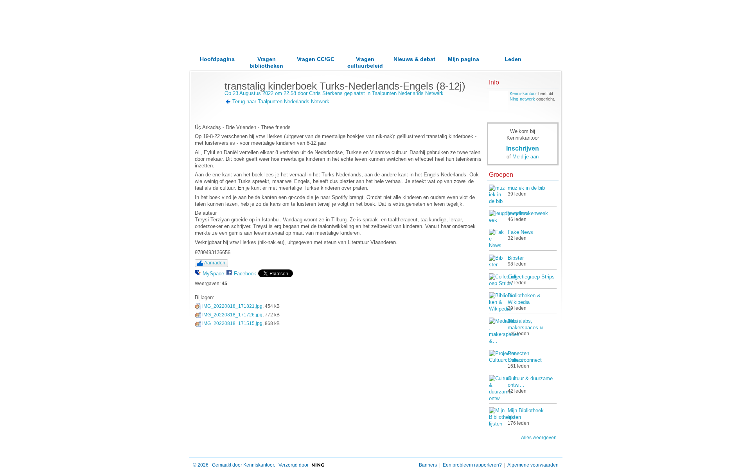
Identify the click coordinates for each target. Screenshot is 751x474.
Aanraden (214, 263)
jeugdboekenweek (528, 213)
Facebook (245, 273)
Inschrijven (522, 148)
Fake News (520, 232)
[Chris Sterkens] (207, 102)
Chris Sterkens (326, 93)
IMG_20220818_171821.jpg (232, 306)
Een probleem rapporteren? (472, 465)
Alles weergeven (539, 437)
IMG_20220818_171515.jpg (232, 323)
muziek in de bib (526, 188)
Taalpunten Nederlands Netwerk (408, 93)
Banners (428, 465)
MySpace (213, 273)
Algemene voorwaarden (533, 465)
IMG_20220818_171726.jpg (232, 315)
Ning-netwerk (522, 99)
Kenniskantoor (523, 93)
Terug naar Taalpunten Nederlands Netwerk (280, 101)
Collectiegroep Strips (531, 277)
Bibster (516, 258)
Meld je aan (525, 157)
